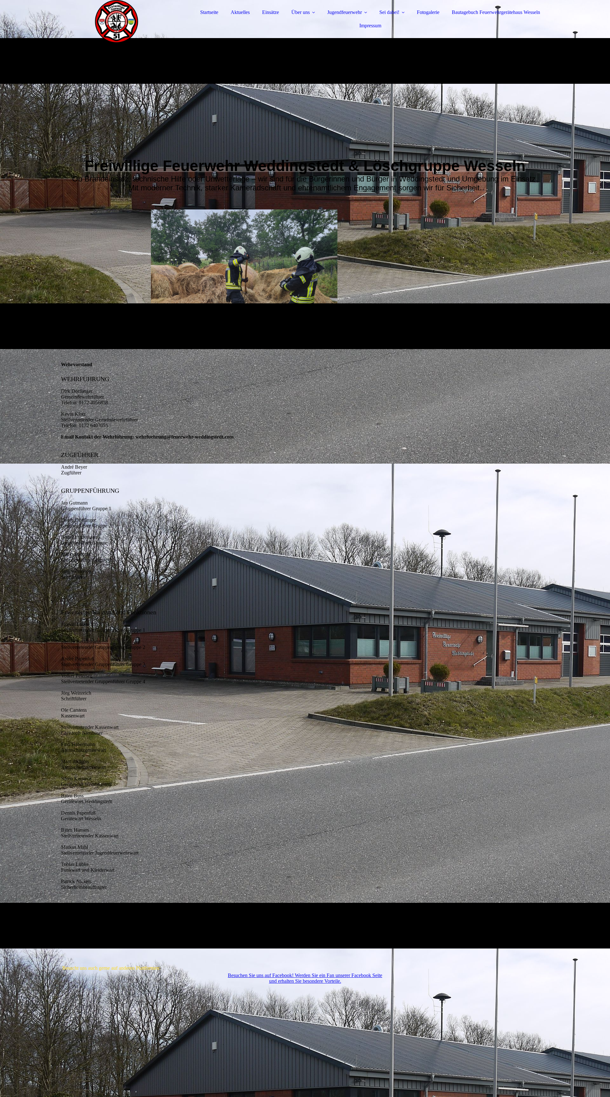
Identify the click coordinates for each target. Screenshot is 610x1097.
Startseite (209, 12)
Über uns (300, 12)
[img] (116, 22)
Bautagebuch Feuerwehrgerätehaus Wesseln (496, 12)
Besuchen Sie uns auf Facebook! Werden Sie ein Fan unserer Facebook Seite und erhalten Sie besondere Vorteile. (305, 978)
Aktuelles (240, 12)
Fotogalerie (428, 12)
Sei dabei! (389, 12)
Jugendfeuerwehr (344, 12)
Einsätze (270, 12)
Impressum (370, 25)
